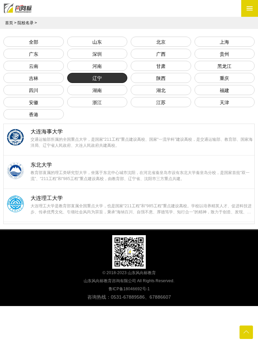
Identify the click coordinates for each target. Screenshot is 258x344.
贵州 (224, 54)
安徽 (33, 102)
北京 (161, 42)
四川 (33, 90)
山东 (97, 42)
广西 (161, 54)
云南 (33, 66)
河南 (97, 66)
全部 (33, 42)
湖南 (97, 90)
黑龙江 (224, 66)
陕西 (161, 78)
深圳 (97, 54)
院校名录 (25, 22)
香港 (33, 114)
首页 (9, 22)
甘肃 (161, 66)
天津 (224, 102)
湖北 (161, 90)
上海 (224, 42)
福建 (224, 90)
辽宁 (97, 78)
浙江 (97, 102)
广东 (33, 54)
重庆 (224, 78)
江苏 (161, 102)
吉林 (33, 78)
